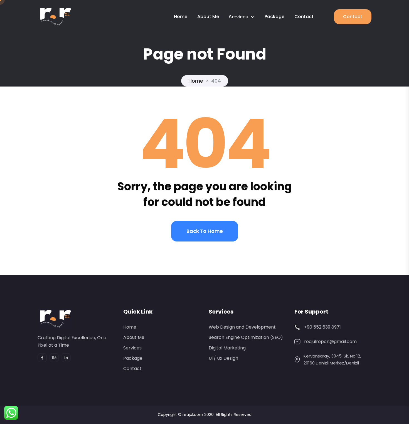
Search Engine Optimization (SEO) (246, 337)
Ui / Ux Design (223, 358)
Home (180, 16)
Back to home (204, 231)
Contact (304, 16)
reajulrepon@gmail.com (330, 341)
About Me (208, 16)
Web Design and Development (242, 327)
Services (238, 17)
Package (274, 16)
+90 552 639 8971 (322, 327)
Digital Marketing (227, 348)
